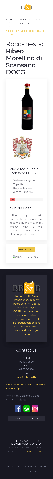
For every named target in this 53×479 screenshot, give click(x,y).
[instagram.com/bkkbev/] (35, 408)
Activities (13, 466)
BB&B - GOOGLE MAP (26, 418)
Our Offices (28, 471)
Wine (23, 19)
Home (9, 19)
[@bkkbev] (26, 408)
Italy (37, 19)
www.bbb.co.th (35, 451)
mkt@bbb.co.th (26, 377)
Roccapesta (21, 23)
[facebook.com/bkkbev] (18, 408)
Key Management (35, 466)
